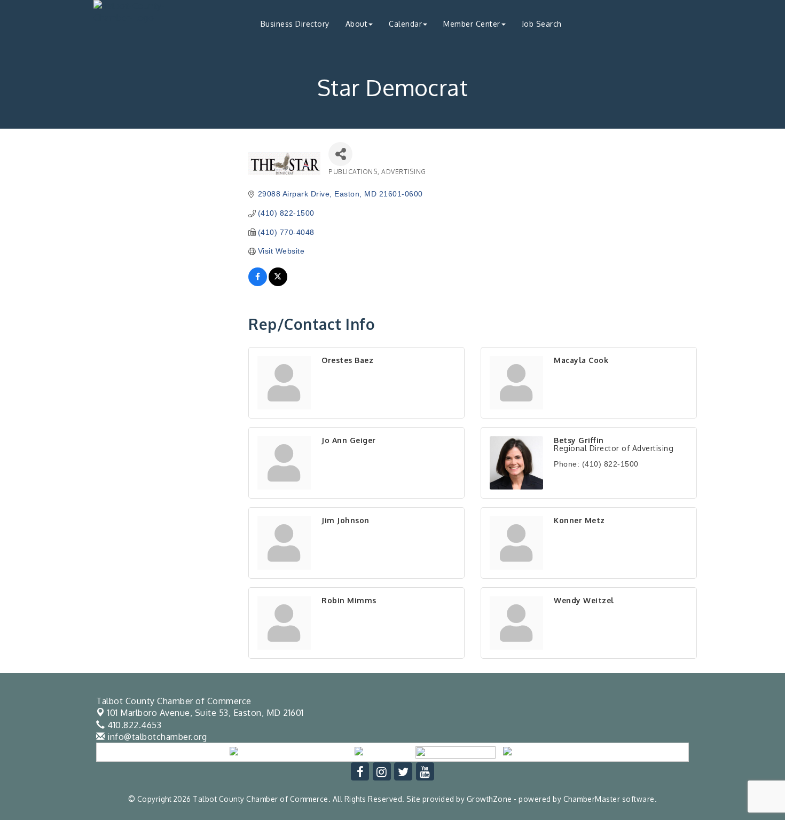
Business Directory (295, 23)
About (357, 23)
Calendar (405, 23)
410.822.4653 (133, 725)
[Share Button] (340, 154)
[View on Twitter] (278, 283)
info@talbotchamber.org (156, 736)
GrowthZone (489, 798)
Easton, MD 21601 (205, 712)
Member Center (471, 23)
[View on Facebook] (257, 283)
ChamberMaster (592, 798)
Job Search (542, 23)
